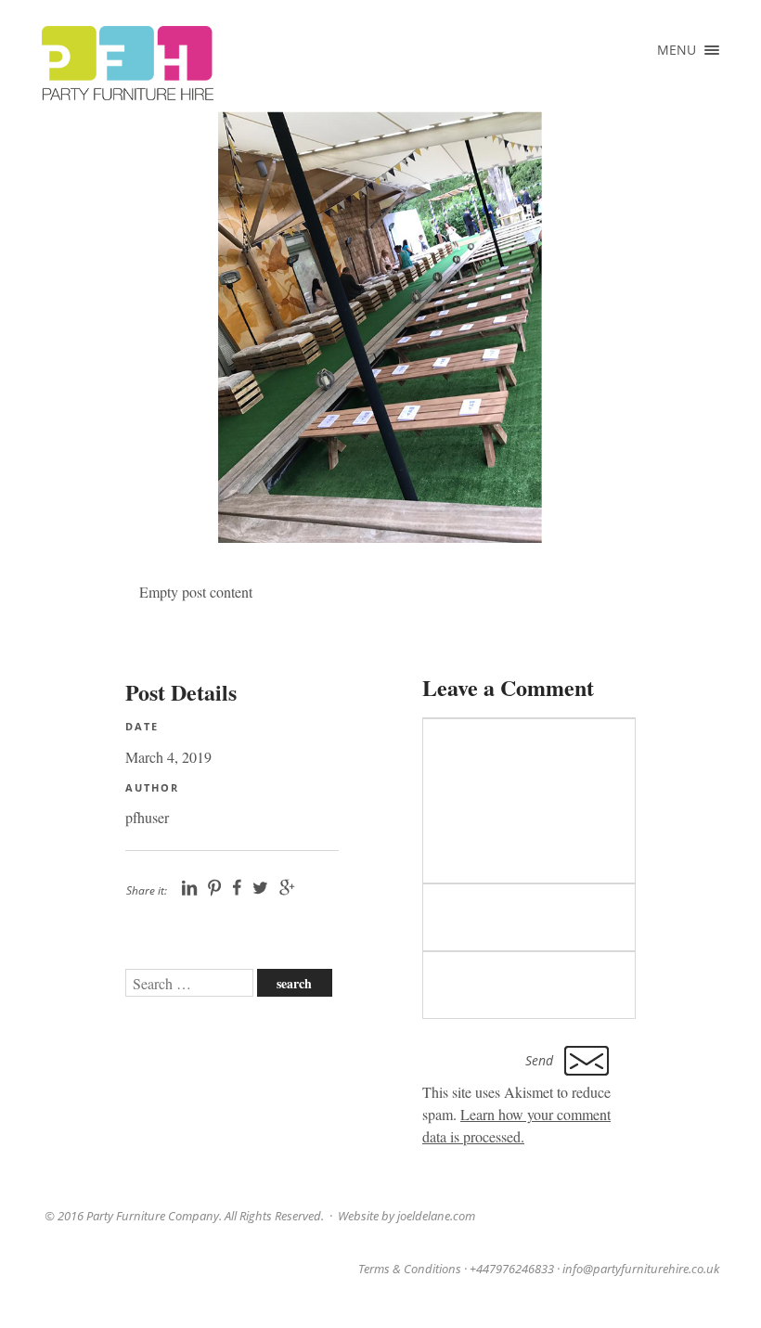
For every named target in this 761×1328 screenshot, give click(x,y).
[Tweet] (260, 888)
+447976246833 (512, 1268)
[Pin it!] (214, 888)
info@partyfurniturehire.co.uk (640, 1268)
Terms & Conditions (409, 1268)
